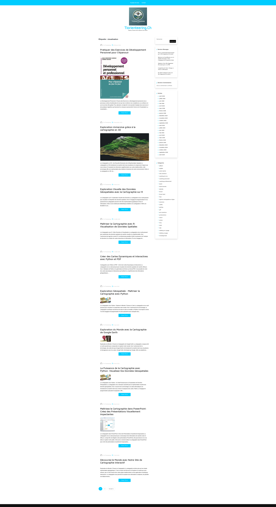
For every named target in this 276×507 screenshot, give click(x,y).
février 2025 (162, 140)
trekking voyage (163, 233)
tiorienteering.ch (138, 28)
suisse (161, 220)
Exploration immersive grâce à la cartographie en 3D (117, 128)
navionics (161, 202)
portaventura (162, 215)
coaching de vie (163, 176)
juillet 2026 (162, 98)
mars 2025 (162, 137)
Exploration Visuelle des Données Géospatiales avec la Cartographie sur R (121, 190)
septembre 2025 (163, 123)
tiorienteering (108, 45)
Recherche (172, 41)
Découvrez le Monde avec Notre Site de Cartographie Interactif (121, 461)
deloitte (161, 189)
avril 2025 (162, 135)
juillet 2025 (162, 127)
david (160, 183)
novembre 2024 (163, 147)
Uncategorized (163, 235)
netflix (161, 204)
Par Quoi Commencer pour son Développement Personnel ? (165, 73)
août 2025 (162, 125)
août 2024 (162, 154)
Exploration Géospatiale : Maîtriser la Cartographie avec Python (120, 292)
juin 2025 (161, 130)
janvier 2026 (162, 113)
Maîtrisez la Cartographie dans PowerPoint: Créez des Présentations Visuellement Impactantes (123, 411)
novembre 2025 (163, 118)
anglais (161, 168)
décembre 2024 (163, 145)
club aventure (163, 173)
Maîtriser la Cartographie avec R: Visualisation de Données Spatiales (118, 225)
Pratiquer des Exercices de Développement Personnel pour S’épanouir (123, 51)
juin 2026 (161, 101)
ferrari (161, 191)
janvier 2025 (162, 142)
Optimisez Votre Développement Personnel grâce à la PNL (165, 64)
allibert (161, 165)
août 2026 (162, 96)
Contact (144, 2)
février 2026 (162, 110)
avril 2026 (162, 105)
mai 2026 (161, 103)
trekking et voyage (164, 230)
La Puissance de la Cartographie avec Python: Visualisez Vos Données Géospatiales (124, 369)
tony (160, 222)
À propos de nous (134, 2)
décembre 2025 (163, 115)
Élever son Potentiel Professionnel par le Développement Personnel (166, 53)
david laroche (162, 186)
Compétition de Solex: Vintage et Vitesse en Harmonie (166, 68)
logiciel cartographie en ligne (167, 199)
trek (160, 227)
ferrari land (162, 194)
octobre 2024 (162, 149)
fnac (160, 196)
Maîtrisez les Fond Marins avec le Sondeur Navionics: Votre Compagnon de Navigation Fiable (166, 59)
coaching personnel (164, 178)
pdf (160, 209)
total (160, 225)
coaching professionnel (165, 181)
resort (160, 217)
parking (161, 207)
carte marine (162, 171)
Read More (124, 112)
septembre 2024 (163, 152)
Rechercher (159, 39)
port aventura (163, 212)
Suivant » (111, 488)
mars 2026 (162, 108)
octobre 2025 (162, 120)
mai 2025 (161, 132)
